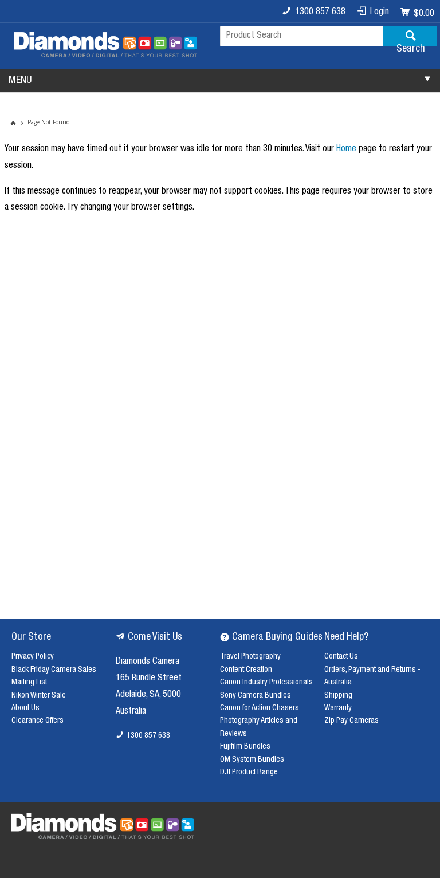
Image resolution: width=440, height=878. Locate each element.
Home (346, 149)
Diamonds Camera (147, 662)
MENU (20, 81)
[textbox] (301, 36)
